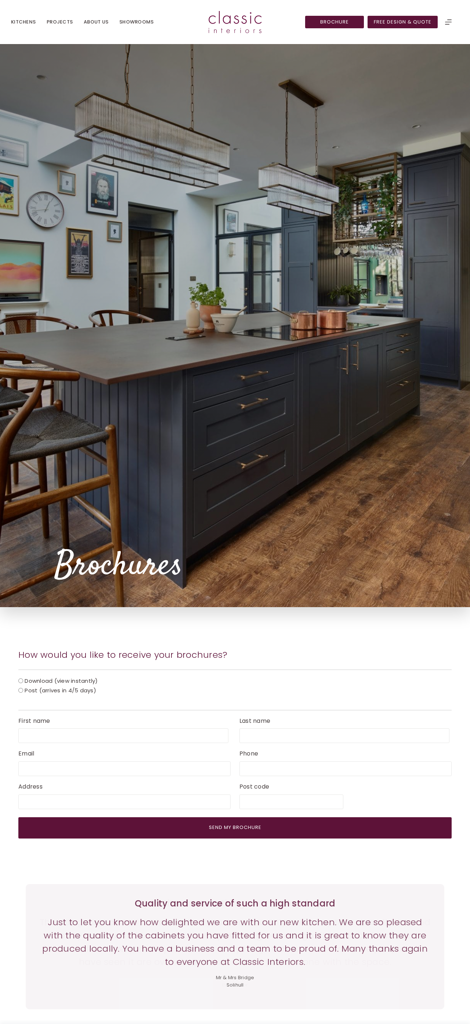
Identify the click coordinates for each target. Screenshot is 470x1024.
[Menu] (448, 22)
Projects (60, 21)
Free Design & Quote (402, 21)
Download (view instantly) (61, 681)
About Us (96, 21)
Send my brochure (235, 827)
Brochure (334, 21)
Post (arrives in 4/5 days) (60, 690)
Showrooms (136, 21)
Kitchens (23, 21)
